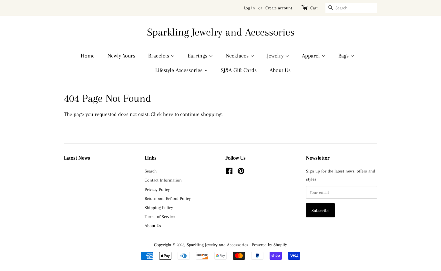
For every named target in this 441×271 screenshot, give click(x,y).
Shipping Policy (159, 207)
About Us (280, 70)
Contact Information (163, 179)
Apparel (312, 55)
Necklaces (238, 55)
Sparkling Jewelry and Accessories (220, 32)
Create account (278, 7)
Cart (314, 7)
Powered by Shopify (269, 244)
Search (151, 170)
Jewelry (276, 55)
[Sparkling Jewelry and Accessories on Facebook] (229, 172)
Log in (249, 7)
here (168, 114)
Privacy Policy (157, 189)
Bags (344, 55)
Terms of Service (160, 216)
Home (88, 55)
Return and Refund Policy (168, 198)
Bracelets (159, 55)
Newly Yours (121, 55)
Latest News (77, 158)
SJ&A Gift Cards (239, 70)
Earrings (198, 55)
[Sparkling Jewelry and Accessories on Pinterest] (240, 172)
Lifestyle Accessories (179, 70)
